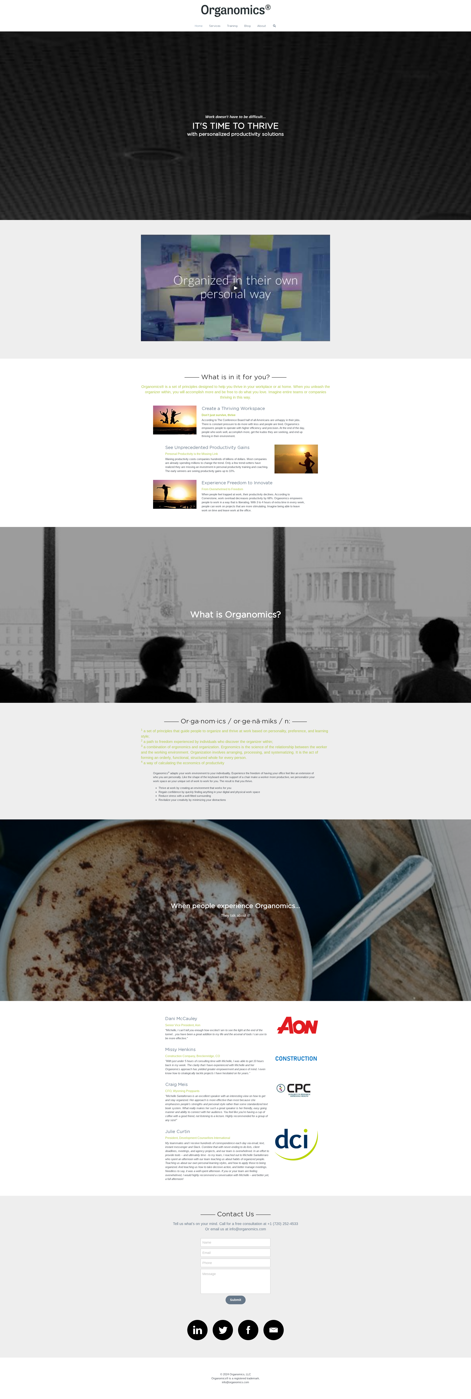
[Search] (274, 26)
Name (206, 1242)
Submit (235, 1300)
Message (209, 1274)
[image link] (197, 1330)
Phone (207, 1263)
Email (206, 1252)
